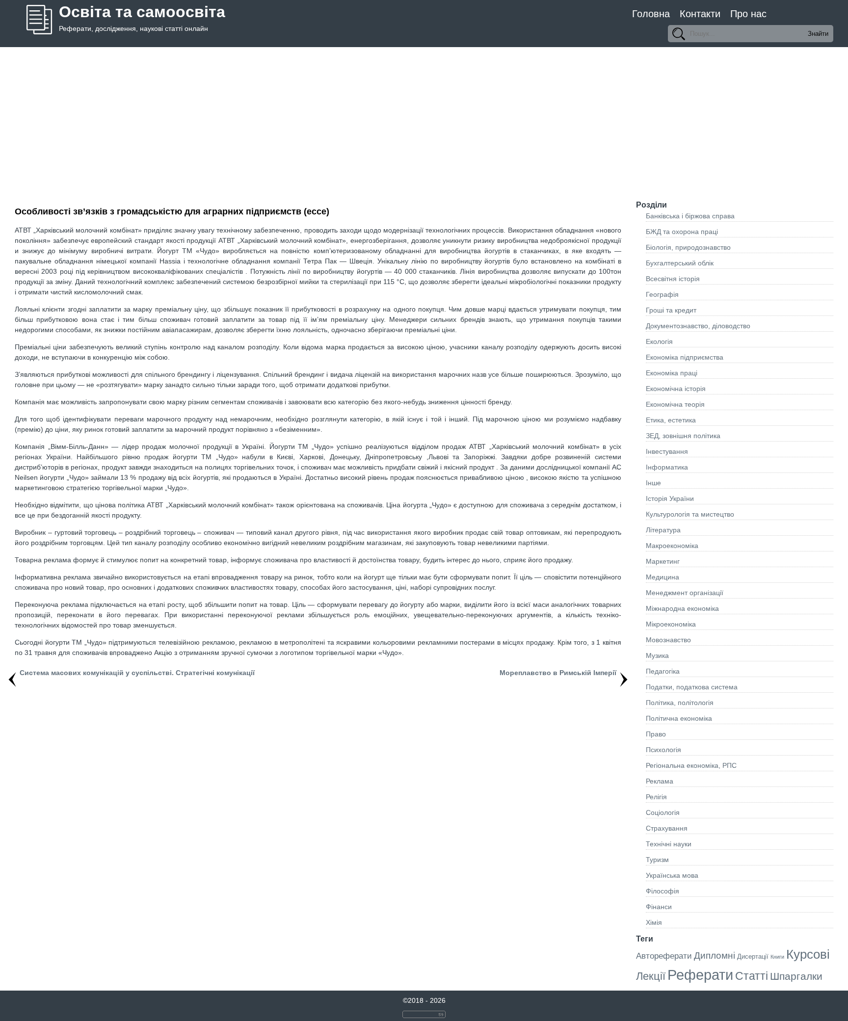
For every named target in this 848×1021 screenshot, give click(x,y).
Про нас (748, 13)
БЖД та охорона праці (682, 232)
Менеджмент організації (684, 593)
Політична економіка (679, 718)
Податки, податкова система (692, 687)
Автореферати (664, 956)
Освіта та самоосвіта (142, 12)
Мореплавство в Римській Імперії (558, 673)
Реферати (700, 975)
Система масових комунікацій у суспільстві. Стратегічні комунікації (137, 673)
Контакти (700, 13)
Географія (662, 294)
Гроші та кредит (671, 310)
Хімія (654, 922)
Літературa (663, 530)
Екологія (659, 341)
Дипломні (714, 955)
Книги (777, 957)
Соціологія (663, 812)
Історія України (670, 498)
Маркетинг (663, 561)
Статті (751, 975)
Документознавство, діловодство (698, 326)
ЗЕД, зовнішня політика (683, 436)
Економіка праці (671, 373)
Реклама (659, 781)
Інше (653, 483)
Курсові (808, 954)
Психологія (663, 750)
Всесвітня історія (673, 279)
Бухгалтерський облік (680, 263)
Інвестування (667, 451)
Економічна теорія (675, 404)
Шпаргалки (796, 976)
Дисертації (752, 956)
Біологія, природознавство (688, 247)
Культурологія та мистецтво (690, 514)
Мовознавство (668, 640)
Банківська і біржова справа (690, 216)
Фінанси (659, 907)
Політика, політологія (680, 703)
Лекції (650, 976)
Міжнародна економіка (682, 608)
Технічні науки (668, 844)
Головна (651, 13)
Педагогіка (663, 671)
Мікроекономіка (671, 624)
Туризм (657, 860)
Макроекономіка (672, 546)
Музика (657, 655)
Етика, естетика (671, 420)
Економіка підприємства (684, 357)
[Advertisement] (424, 120)
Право (656, 734)
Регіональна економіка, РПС (691, 765)
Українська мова (672, 875)
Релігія (656, 797)
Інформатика (667, 467)
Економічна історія (676, 389)
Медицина (662, 577)
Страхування (667, 828)
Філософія (662, 891)
